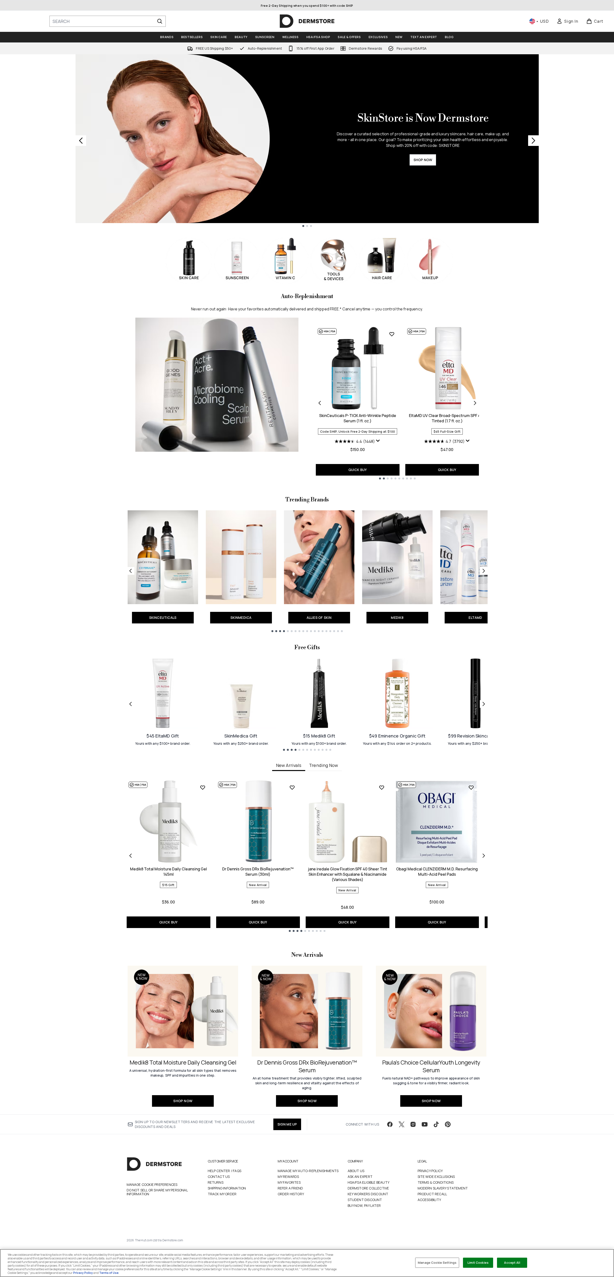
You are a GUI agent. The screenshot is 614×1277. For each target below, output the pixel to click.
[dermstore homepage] (307, 21)
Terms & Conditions (436, 1182)
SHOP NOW (423, 159)
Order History (291, 1194)
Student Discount (365, 1199)
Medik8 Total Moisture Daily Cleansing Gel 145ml (168, 871)
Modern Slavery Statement (443, 1188)
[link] (567, 21)
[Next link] (484, 571)
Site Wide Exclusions (436, 1176)
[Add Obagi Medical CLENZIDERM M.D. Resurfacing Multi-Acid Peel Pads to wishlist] (471, 787)
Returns (215, 1182)
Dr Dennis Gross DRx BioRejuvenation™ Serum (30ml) (258, 871)
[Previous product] (320, 403)
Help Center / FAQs (224, 1170)
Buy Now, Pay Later (364, 1205)
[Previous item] (130, 856)
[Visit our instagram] (413, 1124)
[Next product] (475, 403)
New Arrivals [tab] (288, 765)
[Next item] (484, 856)
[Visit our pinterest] (448, 1124)
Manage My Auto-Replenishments (308, 1170)
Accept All (512, 1262)
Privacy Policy (430, 1170)
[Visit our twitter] (401, 1124)
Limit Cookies (478, 1262)
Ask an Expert (360, 1176)
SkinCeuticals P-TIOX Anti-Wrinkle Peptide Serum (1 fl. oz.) (357, 418)
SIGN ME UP (287, 1124)
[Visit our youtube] (424, 1124)
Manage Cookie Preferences (152, 1185)
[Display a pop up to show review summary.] (378, 441)
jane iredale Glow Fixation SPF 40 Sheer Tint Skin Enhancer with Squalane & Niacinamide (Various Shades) (347, 874)
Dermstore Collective (368, 1188)
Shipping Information (227, 1188)
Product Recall (432, 1194)
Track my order (222, 1194)
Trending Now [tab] (323, 765)
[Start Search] (160, 21)
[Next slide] (533, 140)
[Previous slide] (81, 140)
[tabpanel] (307, 856)
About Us (356, 1170)
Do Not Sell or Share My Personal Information (157, 1192)
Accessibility (429, 1199)
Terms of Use (108, 1273)
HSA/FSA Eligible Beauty (369, 1182)
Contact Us (219, 1176)
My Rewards (288, 1176)
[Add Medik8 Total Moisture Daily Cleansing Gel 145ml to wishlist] (202, 787)
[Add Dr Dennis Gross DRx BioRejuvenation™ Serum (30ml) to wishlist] (292, 787)
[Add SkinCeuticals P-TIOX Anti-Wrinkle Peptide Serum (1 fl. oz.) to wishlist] (392, 334)
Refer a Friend (290, 1188)
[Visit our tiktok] (436, 1124)
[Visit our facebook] (390, 1124)
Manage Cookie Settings (437, 1262)
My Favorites (289, 1182)
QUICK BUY (357, 469)
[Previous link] (130, 571)
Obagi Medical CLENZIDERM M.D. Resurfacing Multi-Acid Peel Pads (437, 871)
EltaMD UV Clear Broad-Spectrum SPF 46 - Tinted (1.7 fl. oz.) (447, 418)
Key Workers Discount (368, 1194)
